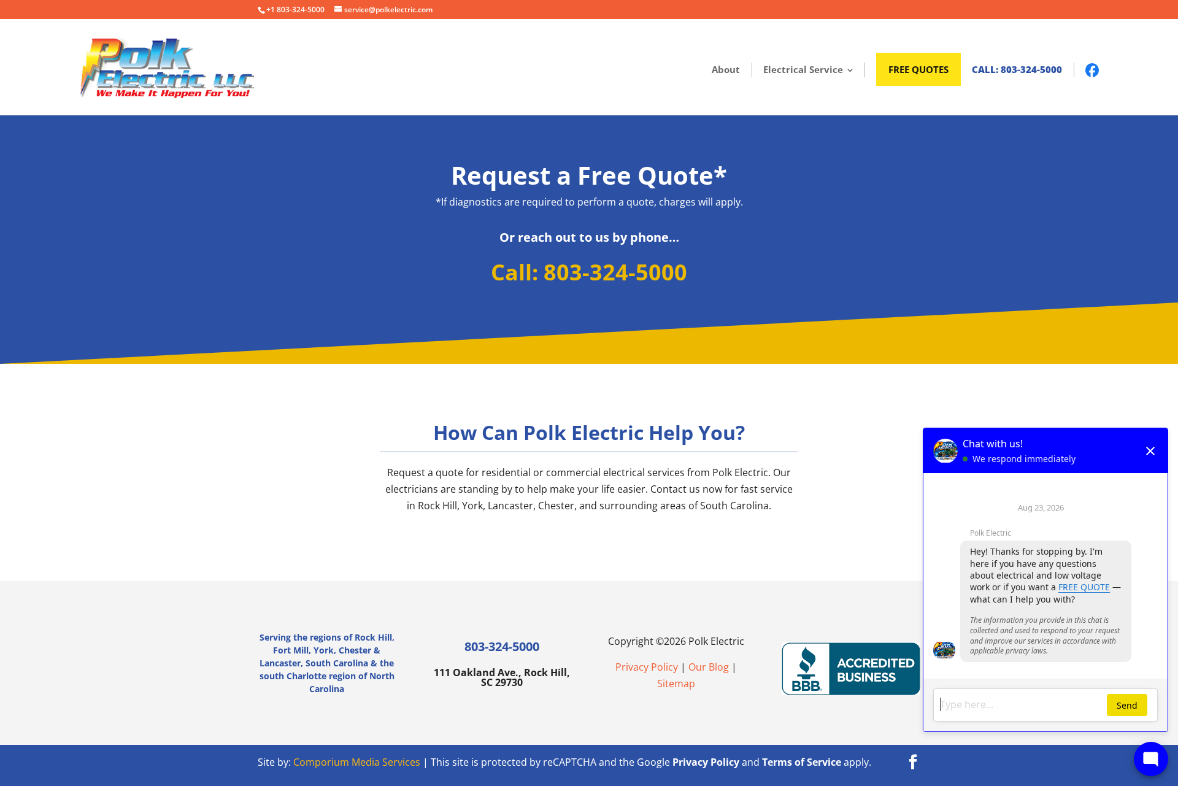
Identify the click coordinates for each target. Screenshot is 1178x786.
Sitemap (676, 683)
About (726, 69)
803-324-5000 (501, 646)
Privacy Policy (646, 667)
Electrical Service (803, 69)
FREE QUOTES (918, 69)
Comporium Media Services (356, 762)
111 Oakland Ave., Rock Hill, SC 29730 (502, 676)
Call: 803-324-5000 (1017, 69)
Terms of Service (801, 762)
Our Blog (708, 667)
